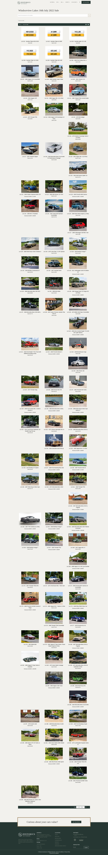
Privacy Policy (67, 851)
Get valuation (86, 2)
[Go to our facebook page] (19, 847)
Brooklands (58, 838)
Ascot (56, 834)
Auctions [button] (52, 2)
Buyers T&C (39, 846)
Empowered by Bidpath (54, 853)
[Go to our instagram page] (27, 847)
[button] (80, 2)
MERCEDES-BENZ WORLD (60, 845)
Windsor (57, 843)
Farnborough (58, 840)
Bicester (57, 836)
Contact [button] (67, 2)
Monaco (57, 842)
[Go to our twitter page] (22, 847)
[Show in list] (86, 24)
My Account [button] (74, 2)
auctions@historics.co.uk (41, 840)
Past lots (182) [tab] (21, 20)
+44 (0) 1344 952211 (41, 844)
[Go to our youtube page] (25, 847)
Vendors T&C (39, 847)
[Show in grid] (89, 24)
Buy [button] (57, 2)
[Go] (89, 15)
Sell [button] (62, 2)
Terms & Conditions (60, 851)
